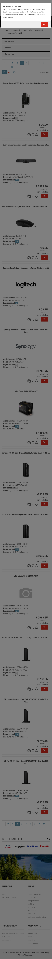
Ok (44, 24)
